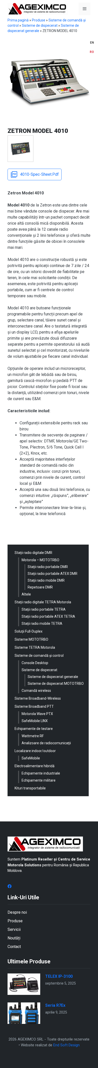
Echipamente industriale (41, 773)
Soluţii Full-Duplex (28, 631)
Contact (14, 946)
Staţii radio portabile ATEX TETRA (48, 616)
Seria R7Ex (55, 1005)
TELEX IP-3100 (59, 976)
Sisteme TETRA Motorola (35, 647)
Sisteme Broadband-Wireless (38, 698)
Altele (26, 594)
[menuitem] (91, 43)
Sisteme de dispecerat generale (53, 677)
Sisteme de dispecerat (40, 25)
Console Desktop (35, 663)
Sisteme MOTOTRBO (31, 639)
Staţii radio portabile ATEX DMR (52, 574)
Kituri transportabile (30, 788)
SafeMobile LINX (35, 721)
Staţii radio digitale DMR (33, 553)
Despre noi (17, 912)
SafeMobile (31, 758)
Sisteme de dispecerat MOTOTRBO (56, 683)
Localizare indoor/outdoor (35, 751)
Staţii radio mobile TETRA (42, 623)
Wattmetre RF (33, 736)
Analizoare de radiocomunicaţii (46, 743)
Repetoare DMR (40, 587)
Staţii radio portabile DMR (48, 567)
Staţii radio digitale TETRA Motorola (43, 602)
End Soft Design (66, 1045)
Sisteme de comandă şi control (39, 656)
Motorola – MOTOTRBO (40, 560)
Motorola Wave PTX (37, 714)
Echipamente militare (39, 780)
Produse (38, 20)
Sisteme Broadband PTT (34, 706)
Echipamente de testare (34, 729)
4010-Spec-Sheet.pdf (39, 174)
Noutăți (14, 938)
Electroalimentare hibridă (35, 766)
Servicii (14, 929)
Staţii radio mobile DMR (46, 580)
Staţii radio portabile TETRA (44, 609)
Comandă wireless (36, 691)
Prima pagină (18, 20)
